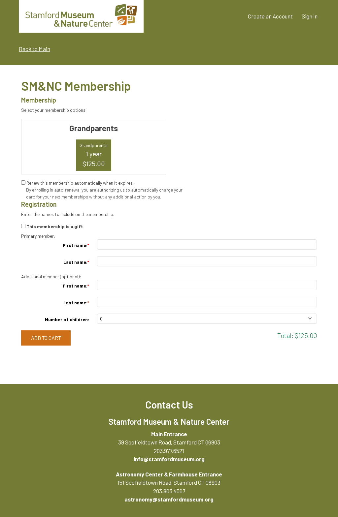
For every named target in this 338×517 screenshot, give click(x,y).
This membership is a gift (54, 226)
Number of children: (67, 319)
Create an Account (270, 16)
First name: (75, 245)
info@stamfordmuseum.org (169, 459)
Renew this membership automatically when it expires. (80, 183)
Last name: (75, 262)
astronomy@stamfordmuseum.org (169, 499)
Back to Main (34, 49)
